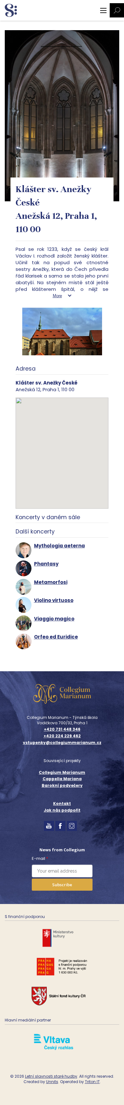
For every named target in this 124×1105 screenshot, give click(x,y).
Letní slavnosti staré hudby (51, 1076)
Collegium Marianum (62, 772)
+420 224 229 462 (62, 736)
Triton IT (92, 1081)
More (57, 295)
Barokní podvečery (62, 785)
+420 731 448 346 (62, 729)
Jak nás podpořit (62, 810)
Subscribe (62, 884)
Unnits (52, 1081)
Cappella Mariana (62, 778)
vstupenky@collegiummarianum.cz (62, 742)
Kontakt (62, 803)
